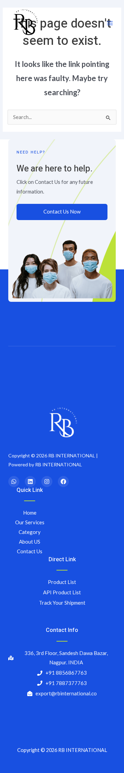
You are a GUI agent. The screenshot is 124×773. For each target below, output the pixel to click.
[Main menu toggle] (110, 23)
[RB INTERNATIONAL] (25, 23)
